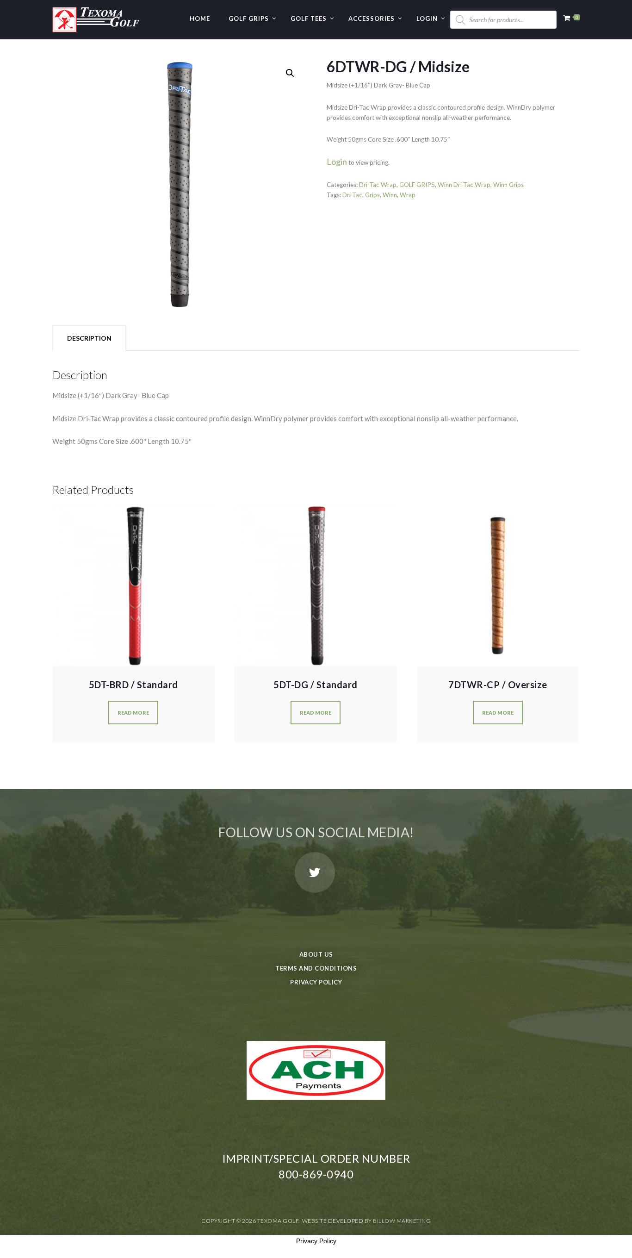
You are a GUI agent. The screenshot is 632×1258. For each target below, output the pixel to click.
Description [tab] (89, 338)
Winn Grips (508, 184)
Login (427, 18)
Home (200, 18)
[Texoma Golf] (95, 16)
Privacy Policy (316, 982)
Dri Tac (352, 195)
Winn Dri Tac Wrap (464, 184)
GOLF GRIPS (249, 18)
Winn (390, 195)
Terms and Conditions (316, 968)
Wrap (407, 195)
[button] (290, 73)
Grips (372, 195)
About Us (316, 954)
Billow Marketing (402, 1220)
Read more (133, 713)
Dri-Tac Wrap (378, 184)
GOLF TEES (309, 18)
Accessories (371, 18)
